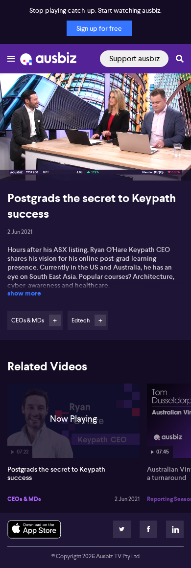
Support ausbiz (134, 58)
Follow (55, 320)
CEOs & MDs (24, 499)
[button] (17, 163)
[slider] (95, 145)
